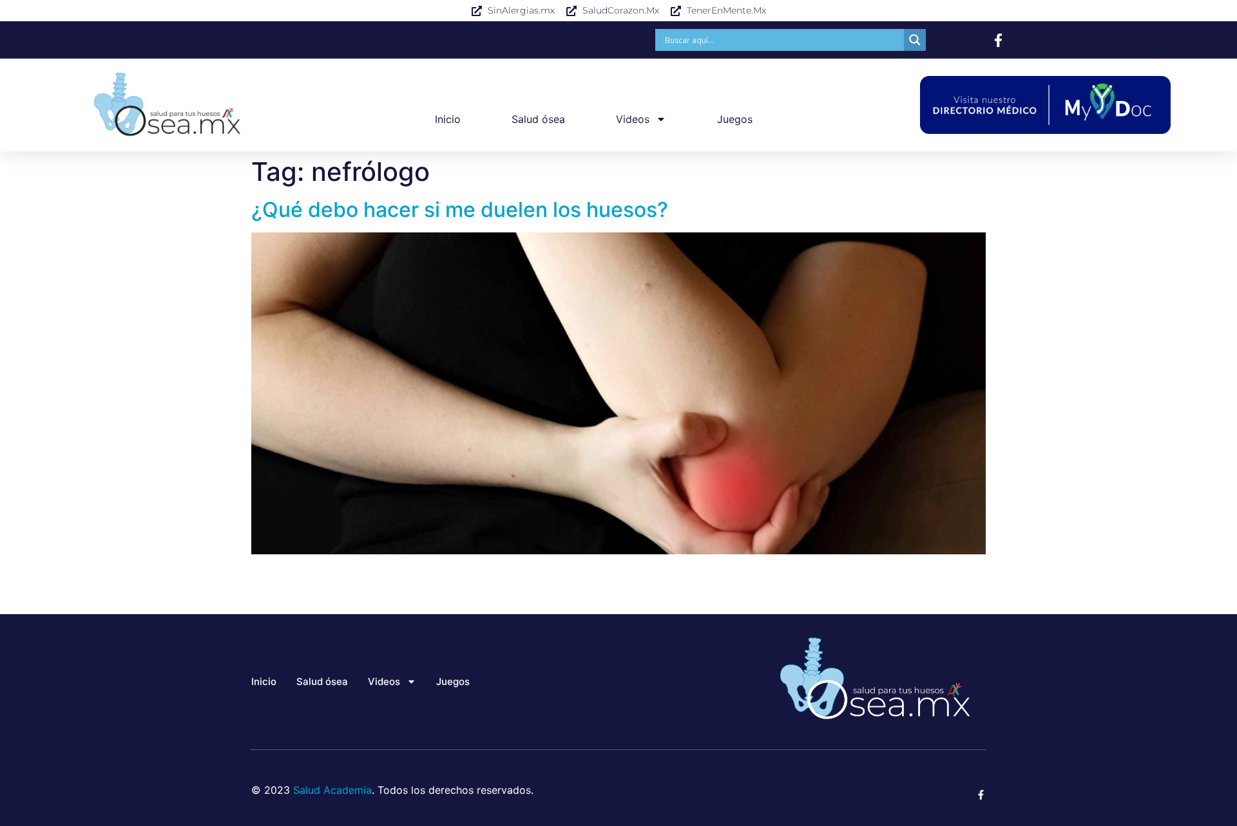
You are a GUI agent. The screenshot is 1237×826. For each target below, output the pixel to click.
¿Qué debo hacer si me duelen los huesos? (459, 209)
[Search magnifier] (915, 40)
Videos (632, 119)
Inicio (448, 119)
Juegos (735, 119)
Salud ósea (538, 119)
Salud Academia (332, 790)
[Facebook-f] (998, 40)
